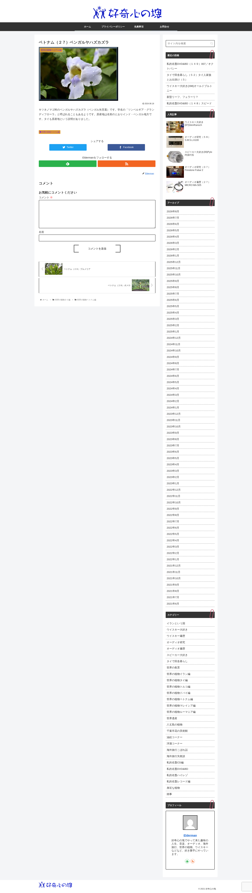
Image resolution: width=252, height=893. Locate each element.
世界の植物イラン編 (178, 673)
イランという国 (176, 623)
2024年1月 (173, 407)
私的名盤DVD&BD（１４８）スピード (189, 103)
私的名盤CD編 (175, 762)
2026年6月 (173, 224)
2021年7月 (173, 597)
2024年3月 (173, 394)
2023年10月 (174, 426)
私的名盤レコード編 (178, 781)
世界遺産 (172, 718)
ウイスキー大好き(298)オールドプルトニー (189, 88)
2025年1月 (173, 331)
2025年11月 (173, 268)
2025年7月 (173, 293)
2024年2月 (173, 401)
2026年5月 (173, 230)
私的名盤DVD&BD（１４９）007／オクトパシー (190, 66)
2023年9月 (173, 432)
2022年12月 (174, 489)
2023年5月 (173, 458)
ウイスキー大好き (177, 629)
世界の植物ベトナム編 (51, 132)
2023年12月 (174, 413)
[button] (211, 43)
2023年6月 (173, 451)
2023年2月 (173, 477)
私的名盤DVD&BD (177, 768)
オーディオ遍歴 (176, 648)
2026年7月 (173, 217)
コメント (46, 197)
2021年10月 (174, 578)
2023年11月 (173, 420)
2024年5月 (173, 382)
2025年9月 (173, 280)
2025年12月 (174, 261)
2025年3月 (173, 318)
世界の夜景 (173, 667)
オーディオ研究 (176, 642)
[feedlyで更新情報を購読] (68, 163)
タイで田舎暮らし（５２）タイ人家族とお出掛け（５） (189, 77)
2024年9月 (173, 356)
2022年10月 (174, 502)
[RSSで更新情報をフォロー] (126, 163)
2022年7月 (173, 521)
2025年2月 (173, 325)
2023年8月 (173, 439)
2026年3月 (173, 242)
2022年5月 (173, 534)
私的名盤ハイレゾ (177, 775)
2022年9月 (173, 508)
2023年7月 (173, 445)
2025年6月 (173, 299)
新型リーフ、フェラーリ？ (182, 97)
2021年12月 (174, 565)
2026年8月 (173, 211)
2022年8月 (173, 515)
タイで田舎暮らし (177, 661)
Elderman (190, 835)
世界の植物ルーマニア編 (181, 711)
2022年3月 (173, 546)
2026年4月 (173, 236)
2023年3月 (173, 470)
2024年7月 (173, 369)
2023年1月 (173, 483)
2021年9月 (173, 584)
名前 (41, 232)
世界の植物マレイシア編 (181, 705)
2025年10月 (174, 274)
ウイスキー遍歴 (176, 635)
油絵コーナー (174, 737)
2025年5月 (173, 306)
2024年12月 (174, 337)
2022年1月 (173, 559)
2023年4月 (173, 464)
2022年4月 (173, 540)
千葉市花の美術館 (177, 730)
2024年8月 (173, 363)
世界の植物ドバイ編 (178, 692)
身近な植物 (173, 787)
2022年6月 (173, 527)
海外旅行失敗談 (176, 756)
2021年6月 (173, 603)
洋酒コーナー (174, 743)
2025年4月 (173, 312)
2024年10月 (174, 350)
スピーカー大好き (177, 654)
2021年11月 (173, 571)
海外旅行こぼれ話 (177, 749)
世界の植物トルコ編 (178, 686)
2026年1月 (173, 255)
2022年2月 (173, 552)
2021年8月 (173, 591)
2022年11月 (173, 496)
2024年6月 (173, 375)
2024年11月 (173, 344)
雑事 (169, 794)
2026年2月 (173, 249)
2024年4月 (173, 388)
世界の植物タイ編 (177, 680)
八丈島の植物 (174, 724)
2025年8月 (173, 287)
